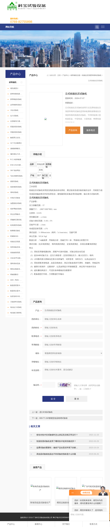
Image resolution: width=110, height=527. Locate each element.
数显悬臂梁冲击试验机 (16, 285)
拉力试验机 (14, 116)
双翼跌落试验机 (16, 127)
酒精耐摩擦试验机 (16, 149)
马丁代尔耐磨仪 (16, 143)
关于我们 (66, 524)
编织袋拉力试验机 (16, 154)
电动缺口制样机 (16, 313)
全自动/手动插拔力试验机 (16, 258)
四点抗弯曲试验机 (16, 214)
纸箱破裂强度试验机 (16, 252)
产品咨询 (73, 130)
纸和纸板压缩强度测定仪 (16, 247)
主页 (59, 75)
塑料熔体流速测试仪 (16, 263)
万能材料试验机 (16, 302)
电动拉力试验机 (16, 307)
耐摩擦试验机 (15, 231)
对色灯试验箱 (15, 198)
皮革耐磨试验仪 (16, 105)
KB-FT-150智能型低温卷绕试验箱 (53, 418)
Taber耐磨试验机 (16, 176)
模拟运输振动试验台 (16, 269)
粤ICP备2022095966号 (61, 517)
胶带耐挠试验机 (16, 99)
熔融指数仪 (14, 274)
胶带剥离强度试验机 (16, 94)
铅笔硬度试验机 (16, 225)
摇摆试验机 (14, 181)
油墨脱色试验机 (16, 203)
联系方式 (93, 524)
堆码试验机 (14, 192)
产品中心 (65, 75)
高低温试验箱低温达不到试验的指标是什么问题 (56, 454)
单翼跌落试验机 (16, 132)
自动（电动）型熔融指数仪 (16, 280)
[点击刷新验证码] (64, 385)
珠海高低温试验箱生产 (40, 502)
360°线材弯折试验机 (16, 170)
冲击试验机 (14, 110)
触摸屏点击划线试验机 (16, 138)
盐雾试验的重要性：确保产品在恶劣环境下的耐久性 (57, 448)
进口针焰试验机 (46, 412)
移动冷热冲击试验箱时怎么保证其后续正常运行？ (57, 435)
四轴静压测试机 (16, 220)
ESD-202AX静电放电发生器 (16, 165)
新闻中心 (38, 524)
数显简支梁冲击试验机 (16, 291)
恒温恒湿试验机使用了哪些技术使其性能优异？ (56, 441)
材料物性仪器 (14, 82)
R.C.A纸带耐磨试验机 (16, 159)
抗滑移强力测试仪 (16, 121)
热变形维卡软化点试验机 (16, 296)
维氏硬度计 (14, 88)
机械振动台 (14, 236)
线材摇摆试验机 (16, 187)
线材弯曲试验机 (16, 209)
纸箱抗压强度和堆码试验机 (16, 242)
